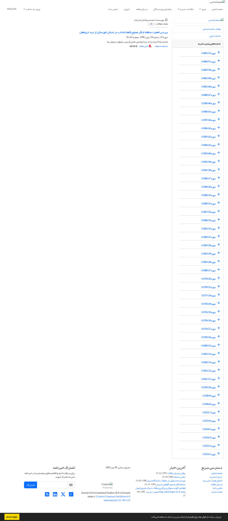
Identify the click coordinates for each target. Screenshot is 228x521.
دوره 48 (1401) (208, 86)
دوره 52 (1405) (208, 53)
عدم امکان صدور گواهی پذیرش (170, 484)
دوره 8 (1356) (209, 404)
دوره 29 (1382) (208, 253)
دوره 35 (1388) (208, 203)
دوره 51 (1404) (208, 61)
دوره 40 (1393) (208, 153)
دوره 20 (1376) (208, 303)
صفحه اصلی (217, 9)
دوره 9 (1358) (209, 395)
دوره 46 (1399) (208, 103)
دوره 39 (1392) (208, 161)
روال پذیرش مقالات (176, 473)
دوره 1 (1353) (209, 454)
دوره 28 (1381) (208, 262)
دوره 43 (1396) (208, 128)
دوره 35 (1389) (208, 195)
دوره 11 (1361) (208, 379)
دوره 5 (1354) (209, 429)
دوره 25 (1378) (208, 287)
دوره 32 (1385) (208, 228)
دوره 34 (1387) (208, 212)
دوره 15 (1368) (208, 345)
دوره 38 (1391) (208, 170)
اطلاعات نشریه (186, 9)
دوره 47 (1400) (208, 95)
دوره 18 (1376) (208, 320)
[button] (149, 517)
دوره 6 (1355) (209, 420)
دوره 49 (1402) (208, 78)
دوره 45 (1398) (208, 111)
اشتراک (30, 485)
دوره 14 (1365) (208, 354)
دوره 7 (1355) (209, 412)
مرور (203, 9)
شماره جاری (215, 35)
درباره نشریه (216, 476)
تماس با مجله (179, 476)
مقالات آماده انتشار (212, 29)
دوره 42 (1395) (208, 136)
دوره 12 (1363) (208, 370)
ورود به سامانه (33, 9)
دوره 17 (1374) (208, 329)
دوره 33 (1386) (208, 220)
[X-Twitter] (63, 495)
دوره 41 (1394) (208, 145)
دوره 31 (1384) (208, 237)
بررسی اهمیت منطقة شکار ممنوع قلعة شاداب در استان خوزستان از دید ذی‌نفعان (123, 32)
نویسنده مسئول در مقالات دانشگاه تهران (166, 480)
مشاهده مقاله (161, 46)
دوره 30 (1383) (208, 245)
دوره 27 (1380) (208, 270)
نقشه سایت (216, 491)
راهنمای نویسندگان (162, 9)
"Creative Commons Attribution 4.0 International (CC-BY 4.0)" (112, 498)
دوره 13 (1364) (208, 362)
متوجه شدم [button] (12, 517)
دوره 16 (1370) (208, 337)
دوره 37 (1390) (208, 178)
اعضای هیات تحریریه (212, 480)
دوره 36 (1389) (208, 187)
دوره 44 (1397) (208, 120)
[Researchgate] (71, 495)
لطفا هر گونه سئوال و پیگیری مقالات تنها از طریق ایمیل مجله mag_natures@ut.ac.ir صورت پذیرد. (160, 490)
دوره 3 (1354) (209, 437)
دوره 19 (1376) (208, 312)
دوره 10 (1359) (208, 387)
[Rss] (47, 495)
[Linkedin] (55, 495)
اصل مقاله (139, 46)
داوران (127, 9)
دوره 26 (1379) (208, 278)
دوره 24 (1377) (208, 295)
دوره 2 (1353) (209, 445)
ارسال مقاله (141, 9)
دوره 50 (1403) (208, 70)
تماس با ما (113, 9)
